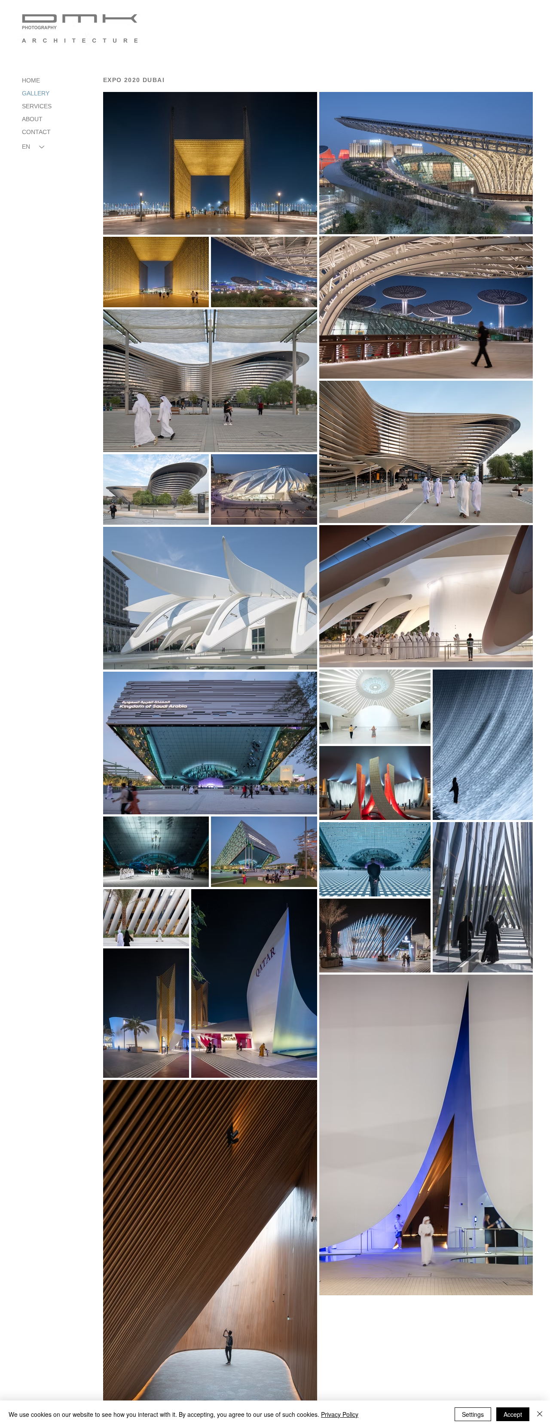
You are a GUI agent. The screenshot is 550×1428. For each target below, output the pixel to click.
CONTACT (36, 131)
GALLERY (35, 93)
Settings (473, 1414)
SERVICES (37, 106)
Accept (513, 1414)
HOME (31, 80)
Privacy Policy (339, 1414)
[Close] (540, 1414)
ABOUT (32, 119)
